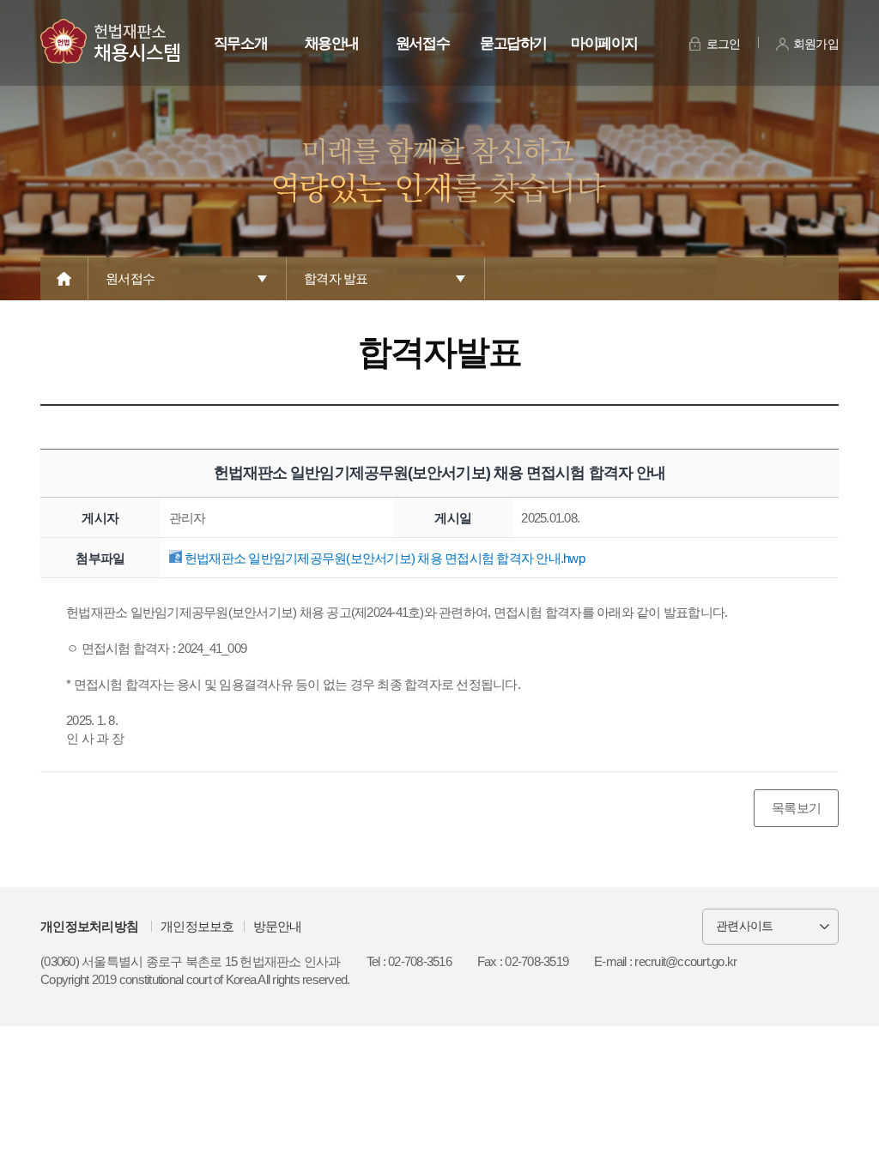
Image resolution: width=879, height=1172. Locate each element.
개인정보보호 (197, 926)
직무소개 (241, 43)
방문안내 (277, 926)
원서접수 (423, 43)
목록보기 (796, 807)
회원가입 (816, 44)
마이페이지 (604, 43)
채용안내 (332, 43)
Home (64, 278)
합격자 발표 (336, 278)
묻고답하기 (513, 43)
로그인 (723, 44)
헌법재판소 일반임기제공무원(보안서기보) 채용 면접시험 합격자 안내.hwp (383, 558)
